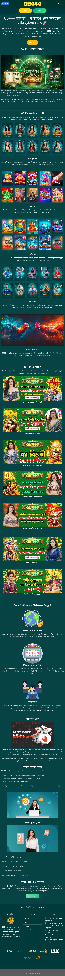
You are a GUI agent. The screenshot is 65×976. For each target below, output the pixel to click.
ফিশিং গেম (22, 258)
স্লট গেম (30, 210)
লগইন (39, 10)
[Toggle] (3, 857)
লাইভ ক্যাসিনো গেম (46, 162)
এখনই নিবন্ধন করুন (42, 891)
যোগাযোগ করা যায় (25, 771)
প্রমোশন (26, 371)
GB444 (4, 28)
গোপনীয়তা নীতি (27, 907)
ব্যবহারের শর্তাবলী (41, 907)
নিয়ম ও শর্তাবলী (36, 971)
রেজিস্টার (25, 10)
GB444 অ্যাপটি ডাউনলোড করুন (45, 710)
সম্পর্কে (21, 907)
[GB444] (32, 4)
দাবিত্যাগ (34, 907)
